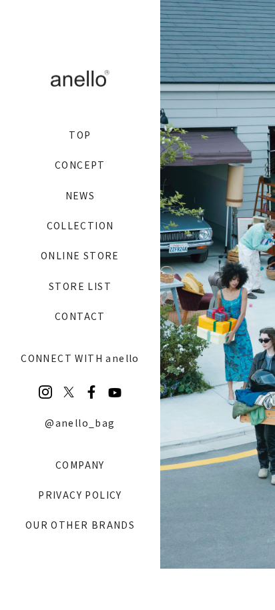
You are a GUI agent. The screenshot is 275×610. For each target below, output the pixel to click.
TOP (80, 134)
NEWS (80, 195)
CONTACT (80, 316)
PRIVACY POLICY (80, 494)
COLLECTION (80, 225)
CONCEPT (80, 164)
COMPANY (80, 464)
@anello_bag (80, 422)
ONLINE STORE (80, 255)
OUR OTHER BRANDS (80, 524)
